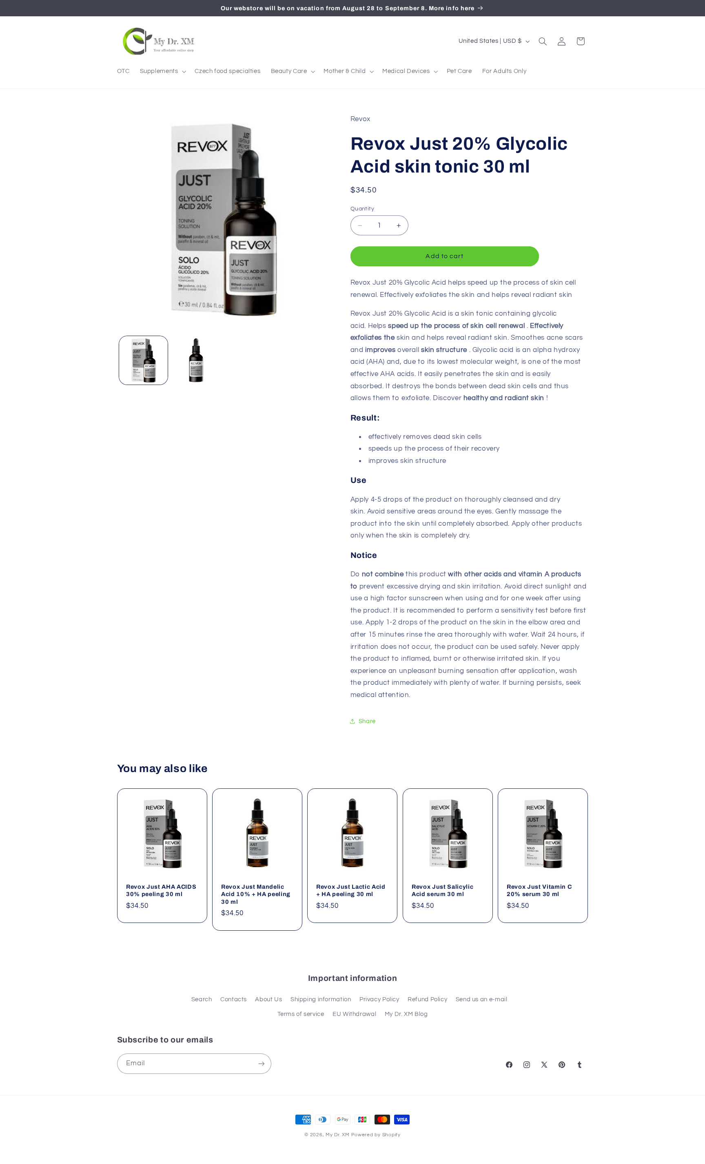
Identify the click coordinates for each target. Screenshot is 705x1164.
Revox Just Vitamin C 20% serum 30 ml (539, 890)
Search (201, 999)
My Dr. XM (338, 1135)
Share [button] (367, 721)
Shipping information (320, 999)
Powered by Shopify (376, 1135)
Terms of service (300, 1014)
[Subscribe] (261, 1063)
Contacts (233, 999)
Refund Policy (427, 999)
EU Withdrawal (354, 1014)
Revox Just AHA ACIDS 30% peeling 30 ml (161, 890)
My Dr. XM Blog (406, 1014)
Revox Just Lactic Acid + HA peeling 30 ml (351, 890)
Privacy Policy (379, 999)
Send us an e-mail (482, 999)
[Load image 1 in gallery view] (143, 360)
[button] (162, 71)
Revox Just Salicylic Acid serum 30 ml (442, 890)
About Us (268, 999)
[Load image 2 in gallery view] (196, 360)
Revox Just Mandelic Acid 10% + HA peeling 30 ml (255, 894)
